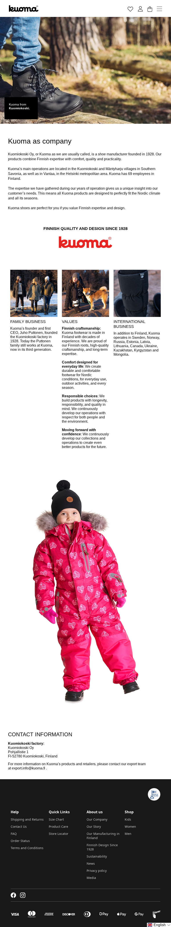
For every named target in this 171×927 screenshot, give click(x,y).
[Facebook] (13, 895)
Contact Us (19, 826)
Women (130, 826)
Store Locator (58, 834)
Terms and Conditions (27, 848)
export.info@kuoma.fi (28, 768)
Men (128, 834)
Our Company (97, 819)
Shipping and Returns (27, 819)
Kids (128, 819)
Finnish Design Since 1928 (102, 847)
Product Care (58, 826)
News (91, 863)
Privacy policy (97, 870)
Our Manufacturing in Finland (103, 836)
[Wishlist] (130, 9)
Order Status (20, 841)
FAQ (14, 834)
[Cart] (149, 9)
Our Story (94, 826)
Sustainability (97, 856)
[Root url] (24, 8)
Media (91, 878)
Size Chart (56, 819)
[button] (159, 925)
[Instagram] (22, 895)
